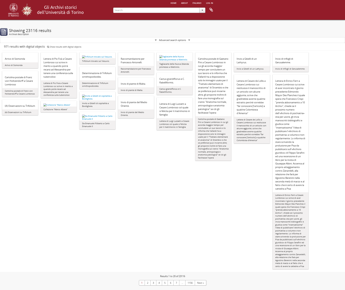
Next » (200, 282)
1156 (190, 282)
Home (173, 3)
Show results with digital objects (65, 46)
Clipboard (211, 9)
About (184, 3)
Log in (209, 3)
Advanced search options (172, 40)
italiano (196, 3)
